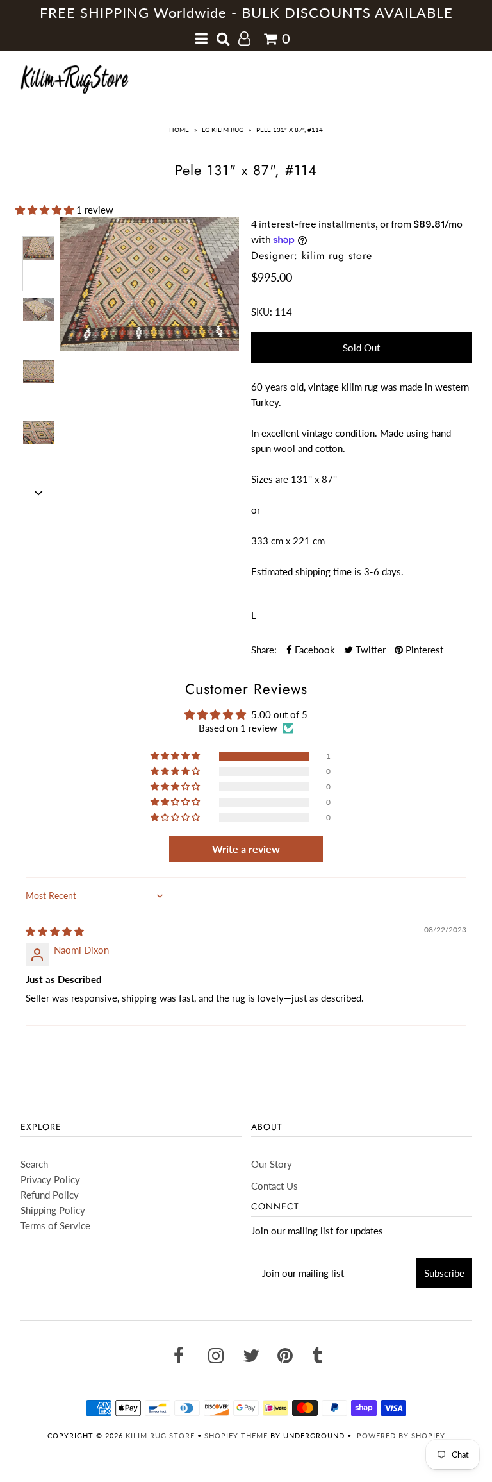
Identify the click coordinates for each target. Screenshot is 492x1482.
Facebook (313, 649)
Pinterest (423, 649)
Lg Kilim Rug (222, 129)
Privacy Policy (50, 1179)
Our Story (271, 1164)
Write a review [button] (246, 849)
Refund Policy (49, 1194)
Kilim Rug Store (160, 1435)
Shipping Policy (52, 1210)
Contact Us (274, 1185)
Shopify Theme (236, 1435)
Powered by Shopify (401, 1435)
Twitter (369, 649)
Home (179, 129)
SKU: (261, 311)
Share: (264, 649)
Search (34, 1164)
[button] (45, 209)
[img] (55, 931)
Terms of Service (55, 1225)
